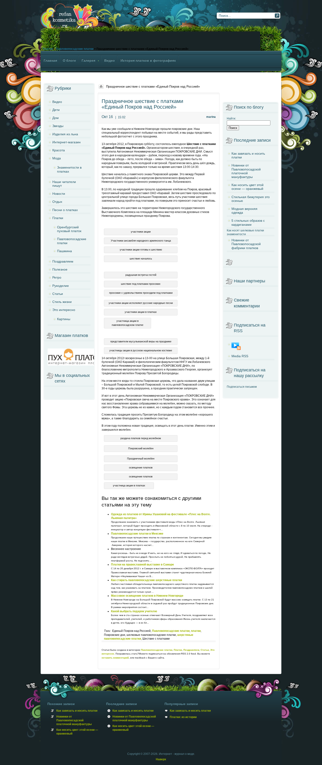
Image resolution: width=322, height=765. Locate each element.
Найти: (231, 118)
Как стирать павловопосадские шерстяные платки (146, 580)
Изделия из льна (65, 134)
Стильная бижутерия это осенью (250, 199)
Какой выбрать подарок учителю (134, 611)
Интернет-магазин (66, 142)
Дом (55, 118)
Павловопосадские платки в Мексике (137, 533)
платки (196, 631)
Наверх (161, 759)
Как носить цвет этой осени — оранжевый (247, 187)
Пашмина (64, 251)
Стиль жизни (62, 302)
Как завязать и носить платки (248, 155)
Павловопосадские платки (74, 49)
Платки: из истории (183, 717)
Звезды (57, 126)
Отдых (57, 202)
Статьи (205, 650)
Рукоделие (60, 286)
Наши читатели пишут (64, 183)
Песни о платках (65, 210)
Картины (63, 319)
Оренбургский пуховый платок (69, 229)
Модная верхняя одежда (244, 210)
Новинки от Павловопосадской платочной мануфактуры (246, 171)
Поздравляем (191, 650)
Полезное (59, 269)
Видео (57, 102)
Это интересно (63, 310)
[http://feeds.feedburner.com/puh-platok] (250, 346)
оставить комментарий (115, 657)
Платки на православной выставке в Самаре (142, 564)
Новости (58, 194)
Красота (58, 150)
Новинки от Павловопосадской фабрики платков (246, 244)
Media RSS (239, 356)
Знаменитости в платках (69, 169)
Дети (56, 110)
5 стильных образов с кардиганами (248, 222)
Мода (56, 158)
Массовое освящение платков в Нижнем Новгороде (147, 595)
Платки (48, 49)
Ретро (56, 277)
